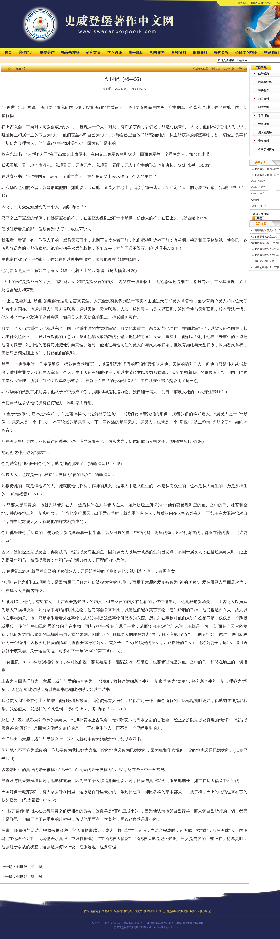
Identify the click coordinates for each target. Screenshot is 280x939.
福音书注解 (70, 52)
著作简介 (25, 52)
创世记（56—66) (29, 877)
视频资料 (200, 52)
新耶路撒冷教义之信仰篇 (265, 242)
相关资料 (157, 52)
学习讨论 (114, 52)
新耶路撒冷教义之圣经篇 (265, 248)
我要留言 (195, 911)
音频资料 (178, 52)
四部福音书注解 (122, 911)
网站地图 (267, 2)
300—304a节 (258, 181)
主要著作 (47, 52)
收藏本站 (256, 2)
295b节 (256, 199)
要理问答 (149, 911)
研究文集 (93, 52)
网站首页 (215, 68)
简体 (246, 2)
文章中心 (229, 68)
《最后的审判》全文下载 (265, 267)
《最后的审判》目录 (263, 261)
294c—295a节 (259, 206)
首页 (8, 52)
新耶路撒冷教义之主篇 (264, 236)
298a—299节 (258, 187)
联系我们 (206, 911)
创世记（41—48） (31, 867)
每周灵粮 (221, 52)
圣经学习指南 (246, 52)
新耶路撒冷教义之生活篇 (265, 255)
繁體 (240, 2)
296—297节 (258, 193)
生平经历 (136, 52)
